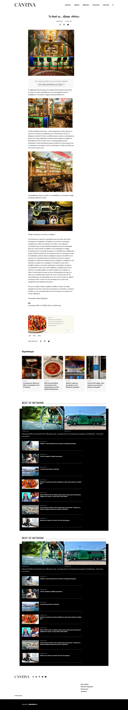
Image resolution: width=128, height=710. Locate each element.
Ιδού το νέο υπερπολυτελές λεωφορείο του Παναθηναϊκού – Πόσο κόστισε (83, 434)
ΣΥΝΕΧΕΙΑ (68, 330)
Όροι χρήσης (84, 684)
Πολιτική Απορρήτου (87, 687)
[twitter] (68, 25)
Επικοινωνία (84, 689)
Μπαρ (39, 335)
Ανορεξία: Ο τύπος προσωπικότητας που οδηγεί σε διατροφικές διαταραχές (58, 443)
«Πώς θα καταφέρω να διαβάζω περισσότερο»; (51, 456)
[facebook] (60, 25)
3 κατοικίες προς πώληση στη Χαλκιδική (49, 469)
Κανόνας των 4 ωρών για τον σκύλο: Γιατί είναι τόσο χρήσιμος (54, 520)
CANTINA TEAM (59, 21)
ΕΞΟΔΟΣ (25, 381)
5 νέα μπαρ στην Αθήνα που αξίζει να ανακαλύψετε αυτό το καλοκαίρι (31, 385)
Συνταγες (68, 5)
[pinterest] (64, 25)
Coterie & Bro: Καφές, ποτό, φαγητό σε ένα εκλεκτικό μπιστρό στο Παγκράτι (95, 385)
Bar (30, 335)
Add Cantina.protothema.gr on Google (50, 84)
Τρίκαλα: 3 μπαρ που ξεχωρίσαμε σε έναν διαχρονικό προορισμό (72, 385)
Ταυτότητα (84, 691)
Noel (34, 335)
